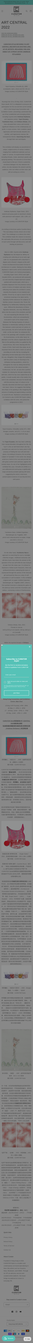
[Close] (29, 646)
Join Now (16, 693)
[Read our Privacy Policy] (28, 686)
